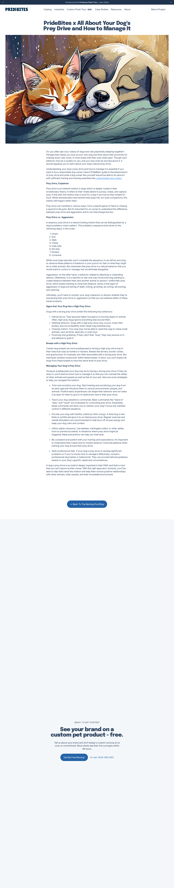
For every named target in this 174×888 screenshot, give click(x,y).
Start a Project (158, 9)
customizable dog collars (109, 178)
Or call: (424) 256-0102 (102, 757)
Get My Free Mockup (74, 757)
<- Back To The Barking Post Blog (87, 504)
